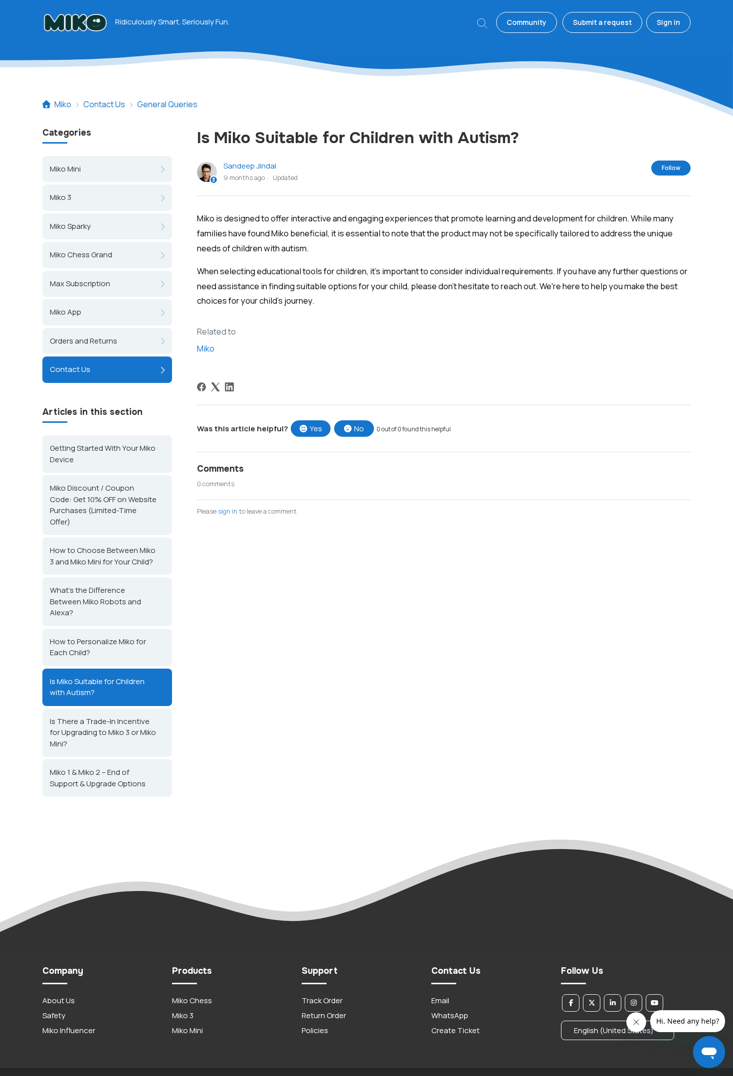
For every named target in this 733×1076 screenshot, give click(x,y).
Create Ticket (455, 1030)
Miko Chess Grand (81, 254)
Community (527, 22)
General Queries (167, 104)
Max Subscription (80, 283)
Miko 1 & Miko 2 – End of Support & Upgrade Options (98, 778)
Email (440, 1000)
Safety (53, 1015)
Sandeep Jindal (249, 166)
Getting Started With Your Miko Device (103, 454)
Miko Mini (65, 169)
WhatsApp (449, 1015)
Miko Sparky (70, 226)
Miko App (65, 312)
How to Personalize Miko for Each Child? (98, 647)
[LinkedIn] (229, 386)
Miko (62, 104)
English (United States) (614, 1030)
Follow (671, 168)
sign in (227, 511)
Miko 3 (60, 197)
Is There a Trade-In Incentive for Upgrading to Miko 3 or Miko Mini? (103, 732)
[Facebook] (201, 386)
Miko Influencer (68, 1030)
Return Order (324, 1015)
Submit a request (602, 22)
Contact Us (104, 104)
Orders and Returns (83, 341)
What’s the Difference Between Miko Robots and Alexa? (95, 601)
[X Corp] (215, 386)
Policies (315, 1030)
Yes (316, 428)
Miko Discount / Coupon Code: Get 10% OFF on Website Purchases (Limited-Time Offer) (103, 505)
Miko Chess (192, 1000)
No (359, 428)
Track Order (322, 1000)
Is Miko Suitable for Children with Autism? (97, 687)
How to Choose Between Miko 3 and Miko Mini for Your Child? (103, 556)
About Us (58, 1000)
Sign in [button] (668, 22)
